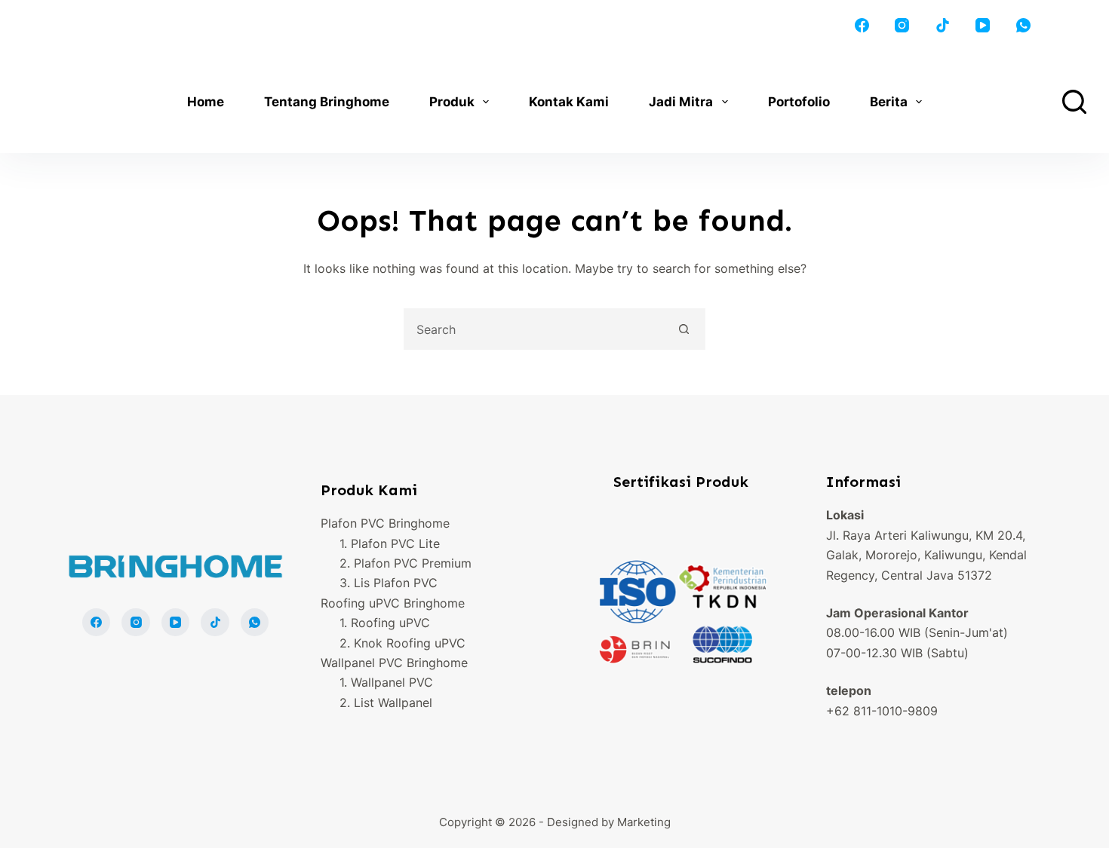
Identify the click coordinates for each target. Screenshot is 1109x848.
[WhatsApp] (1024, 26)
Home (205, 101)
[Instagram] (902, 26)
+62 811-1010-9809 (882, 710)
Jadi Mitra (681, 101)
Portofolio (799, 101)
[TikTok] (943, 26)
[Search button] (684, 329)
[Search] (1074, 102)
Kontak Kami (569, 101)
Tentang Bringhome (326, 101)
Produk (452, 101)
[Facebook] (862, 26)
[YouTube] (983, 26)
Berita (889, 101)
